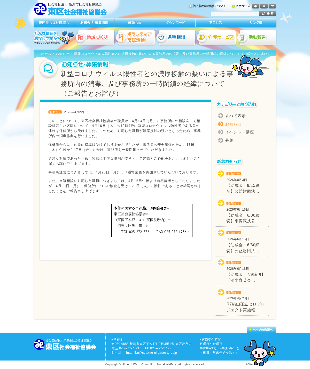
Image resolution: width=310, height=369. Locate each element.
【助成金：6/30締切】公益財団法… (243, 242)
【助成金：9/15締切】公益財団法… (243, 182)
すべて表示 (235, 116)
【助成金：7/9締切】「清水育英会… (245, 271)
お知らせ (63, 54)
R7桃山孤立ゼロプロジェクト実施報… (245, 301)
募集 (229, 140)
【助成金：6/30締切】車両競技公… (243, 212)
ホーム (46, 54)
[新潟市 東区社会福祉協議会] (71, 10)
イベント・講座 (239, 132)
